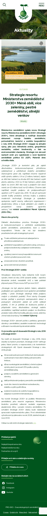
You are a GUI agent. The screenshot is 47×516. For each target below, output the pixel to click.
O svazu (6, 512)
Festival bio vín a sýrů (9, 451)
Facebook (10, 483)
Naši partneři (32, 512)
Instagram (10, 487)
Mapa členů (23, 512)
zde (34, 423)
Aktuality (23, 121)
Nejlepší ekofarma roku (10, 448)
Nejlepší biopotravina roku (11, 444)
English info (14, 512)
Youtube (9, 492)
